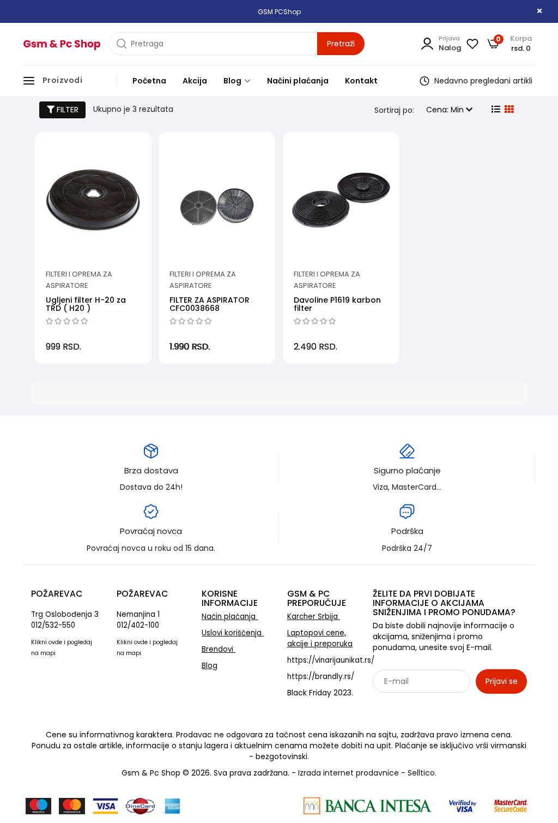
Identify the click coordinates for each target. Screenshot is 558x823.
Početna (149, 80)
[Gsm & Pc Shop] (61, 44)
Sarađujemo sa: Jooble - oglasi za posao (440, 705)
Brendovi (218, 649)
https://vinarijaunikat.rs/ (330, 660)
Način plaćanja (230, 616)
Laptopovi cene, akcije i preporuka (320, 638)
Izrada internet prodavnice (348, 772)
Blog (233, 80)
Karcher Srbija (313, 616)
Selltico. (422, 772)
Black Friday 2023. (320, 692)
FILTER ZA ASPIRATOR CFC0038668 (209, 304)
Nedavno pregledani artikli (482, 80)
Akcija (195, 80)
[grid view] (507, 109)
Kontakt (361, 80)
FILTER (66, 109)
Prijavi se (502, 681)
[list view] (494, 109)
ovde (55, 642)
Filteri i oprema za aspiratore (79, 280)
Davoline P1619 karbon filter (337, 304)
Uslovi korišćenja (233, 633)
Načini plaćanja (298, 80)
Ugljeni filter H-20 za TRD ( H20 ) (86, 304)
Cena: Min (446, 109)
